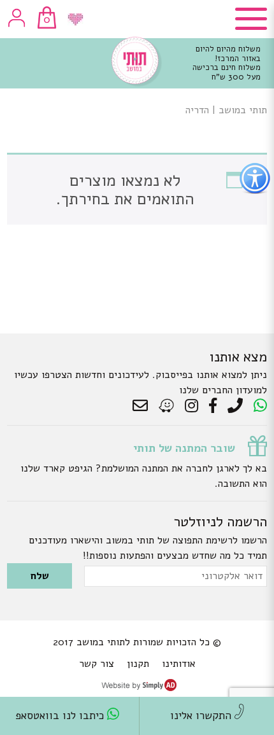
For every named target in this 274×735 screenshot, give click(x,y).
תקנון (138, 664)
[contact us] (143, 406)
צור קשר (96, 664)
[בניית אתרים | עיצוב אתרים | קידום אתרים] (139, 688)
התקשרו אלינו (202, 715)
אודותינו (179, 664)
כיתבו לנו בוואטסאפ (61, 715)
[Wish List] (75, 19)
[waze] (167, 406)
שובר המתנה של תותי (184, 448)
